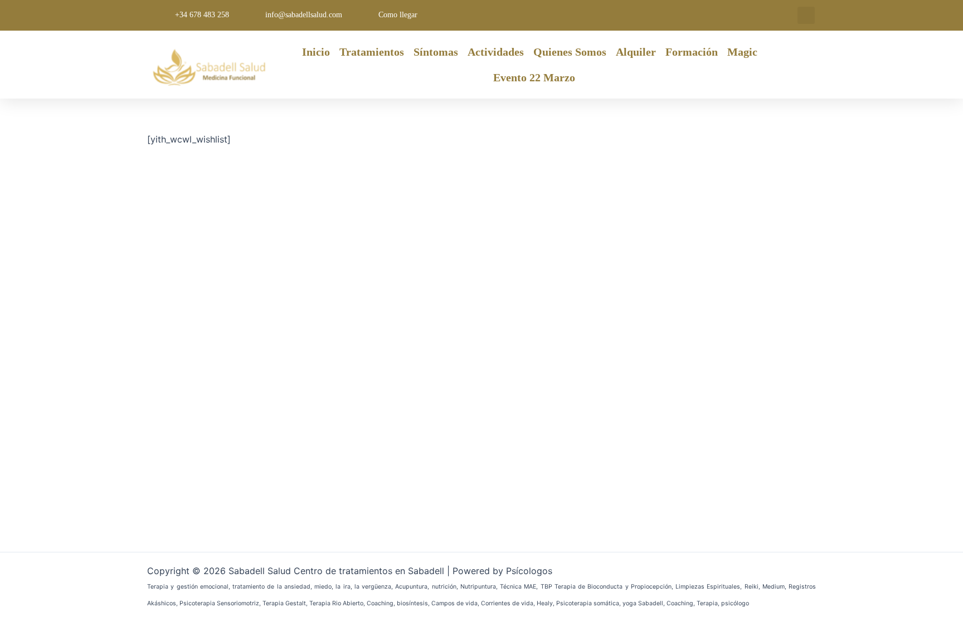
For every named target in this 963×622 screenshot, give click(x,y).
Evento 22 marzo (534, 77)
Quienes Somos (569, 52)
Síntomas (436, 52)
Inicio (316, 52)
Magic (742, 52)
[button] (806, 15)
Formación (691, 52)
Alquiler (636, 52)
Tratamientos (371, 52)
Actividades (496, 52)
